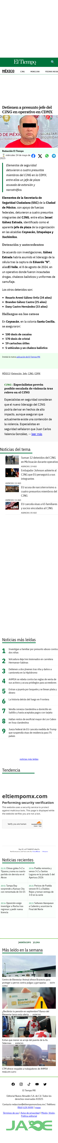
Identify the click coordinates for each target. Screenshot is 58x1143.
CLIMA (37, 942)
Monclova (35, 71)
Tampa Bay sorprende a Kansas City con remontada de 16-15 (13, 888)
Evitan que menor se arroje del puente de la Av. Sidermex (25, 1041)
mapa (38, 1107)
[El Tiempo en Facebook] (15, 1084)
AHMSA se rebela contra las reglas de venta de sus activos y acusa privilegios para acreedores (32, 681)
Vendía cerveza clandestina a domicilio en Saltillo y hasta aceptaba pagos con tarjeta (30, 710)
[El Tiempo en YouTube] (39, 1084)
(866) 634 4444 (25, 1107)
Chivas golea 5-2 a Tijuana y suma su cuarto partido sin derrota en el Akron (13, 873)
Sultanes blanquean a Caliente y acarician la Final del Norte (41, 906)
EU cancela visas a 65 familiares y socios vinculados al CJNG (39, 506)
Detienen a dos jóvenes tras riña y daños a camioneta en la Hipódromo (30, 670)
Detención (17, 373)
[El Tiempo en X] (45, 1084)
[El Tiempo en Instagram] (23, 1084)
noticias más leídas (29, 759)
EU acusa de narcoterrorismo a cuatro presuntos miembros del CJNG (39, 491)
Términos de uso (11, 1112)
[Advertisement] (29, 29)
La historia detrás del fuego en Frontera (29, 699)
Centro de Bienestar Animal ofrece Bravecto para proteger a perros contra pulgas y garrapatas (28, 982)
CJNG (30, 373)
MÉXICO (8, 71)
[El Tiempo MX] (25, 64)
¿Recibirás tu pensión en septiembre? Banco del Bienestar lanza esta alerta (25, 1013)
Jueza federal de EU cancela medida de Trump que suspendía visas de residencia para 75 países (32, 733)
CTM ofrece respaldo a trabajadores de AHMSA (25, 1070)
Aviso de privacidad (30, 1112)
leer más (36, 434)
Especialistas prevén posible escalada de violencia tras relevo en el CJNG (28, 388)
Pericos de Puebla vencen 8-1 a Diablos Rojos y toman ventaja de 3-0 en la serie (41, 890)
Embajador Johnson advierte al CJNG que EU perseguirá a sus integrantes (39, 474)
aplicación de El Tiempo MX (28, 356)
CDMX (37, 373)
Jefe (25, 373)
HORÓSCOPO (25, 942)
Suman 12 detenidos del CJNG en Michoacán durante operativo (39, 460)
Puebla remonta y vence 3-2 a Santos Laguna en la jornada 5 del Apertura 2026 (42, 873)
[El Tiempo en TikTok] (31, 1084)
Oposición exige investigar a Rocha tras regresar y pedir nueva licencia (12, 907)
